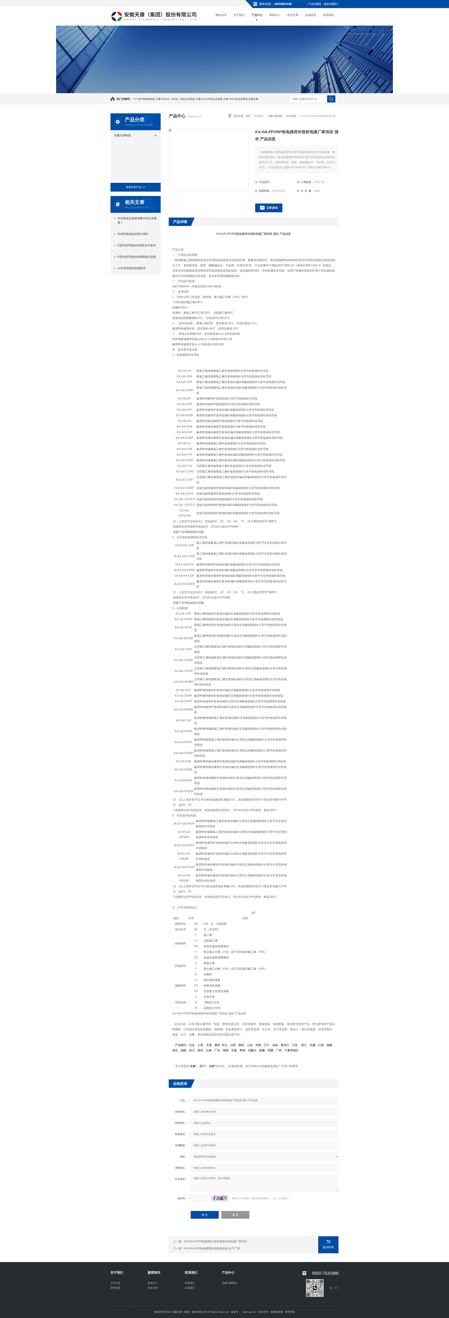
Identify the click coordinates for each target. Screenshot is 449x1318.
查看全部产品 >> (135, 187)
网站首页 (221, 15)
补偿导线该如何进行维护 (133, 233)
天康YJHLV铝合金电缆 (235, 99)
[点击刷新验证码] (219, 1198)
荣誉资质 (115, 1287)
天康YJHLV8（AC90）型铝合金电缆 (175, 99)
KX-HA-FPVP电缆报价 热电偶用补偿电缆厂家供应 (215, 1241)
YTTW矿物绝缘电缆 (144, 99)
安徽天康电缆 (122, 135)
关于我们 (239, 15)
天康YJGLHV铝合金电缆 (209, 99)
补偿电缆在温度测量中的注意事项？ (137, 220)
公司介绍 (115, 1283)
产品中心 (257, 15)
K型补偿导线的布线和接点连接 (137, 256)
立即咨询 (272, 207)
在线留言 (310, 15)
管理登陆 (290, 1311)
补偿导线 (291, 116)
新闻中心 (275, 15)
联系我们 (328, 15)
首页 (248, 116)
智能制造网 (277, 1311)
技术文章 (293, 15)
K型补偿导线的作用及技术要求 (137, 245)
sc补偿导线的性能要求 (132, 268)
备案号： (236, 1311)
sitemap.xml (249, 1311)
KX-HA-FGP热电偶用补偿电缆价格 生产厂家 (212, 1248)
